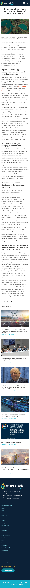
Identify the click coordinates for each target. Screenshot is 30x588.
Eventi (3, 538)
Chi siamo (17, 586)
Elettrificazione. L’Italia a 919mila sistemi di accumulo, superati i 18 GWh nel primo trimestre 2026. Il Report (15, 469)
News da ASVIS (5, 547)
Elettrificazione (5, 535)
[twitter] (7, 562)
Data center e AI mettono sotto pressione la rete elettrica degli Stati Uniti (13, 415)
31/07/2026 (12, 334)
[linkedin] (4, 562)
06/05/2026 (12, 444)
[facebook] (1, 562)
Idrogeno (4, 523)
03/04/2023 (16, 17)
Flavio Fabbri (5, 391)
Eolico (3, 513)
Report (3, 533)
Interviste (4, 515)
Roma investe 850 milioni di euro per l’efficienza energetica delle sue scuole (14, 359)
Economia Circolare (7, 505)
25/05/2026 (12, 418)
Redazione (4, 334)
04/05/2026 (12, 473)
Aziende (3, 528)
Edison (3, 91)
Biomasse (4, 530)
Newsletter (4, 550)
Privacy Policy (10, 586)
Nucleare (4, 545)
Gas (2, 540)
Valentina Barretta (8, 17)
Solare (3, 508)
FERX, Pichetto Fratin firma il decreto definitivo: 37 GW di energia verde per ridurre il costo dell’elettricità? (14, 387)
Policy (3, 510)
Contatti (23, 586)
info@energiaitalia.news (8, 566)
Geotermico (4, 518)
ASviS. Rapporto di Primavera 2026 (11, 442)
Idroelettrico (23, 17)
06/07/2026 (12, 362)
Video (3, 520)
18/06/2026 (14, 391)
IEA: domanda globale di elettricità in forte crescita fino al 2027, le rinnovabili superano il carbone (14, 331)
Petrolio (3, 542)
